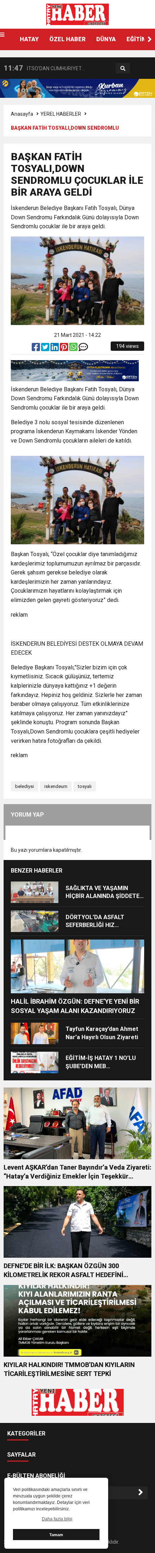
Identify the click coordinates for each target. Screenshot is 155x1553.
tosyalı (85, 786)
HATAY (29, 39)
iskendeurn (55, 786)
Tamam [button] (56, 1535)
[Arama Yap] (122, 68)
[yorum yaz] (83, 349)
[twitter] (45, 349)
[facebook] (36, 349)
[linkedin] (55, 349)
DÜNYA (106, 39)
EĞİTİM (137, 39)
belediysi (24, 786)
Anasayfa (22, 114)
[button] (149, 39)
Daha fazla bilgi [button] (57, 1518)
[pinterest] (64, 349)
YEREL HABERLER (60, 114)
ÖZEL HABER (67, 39)
